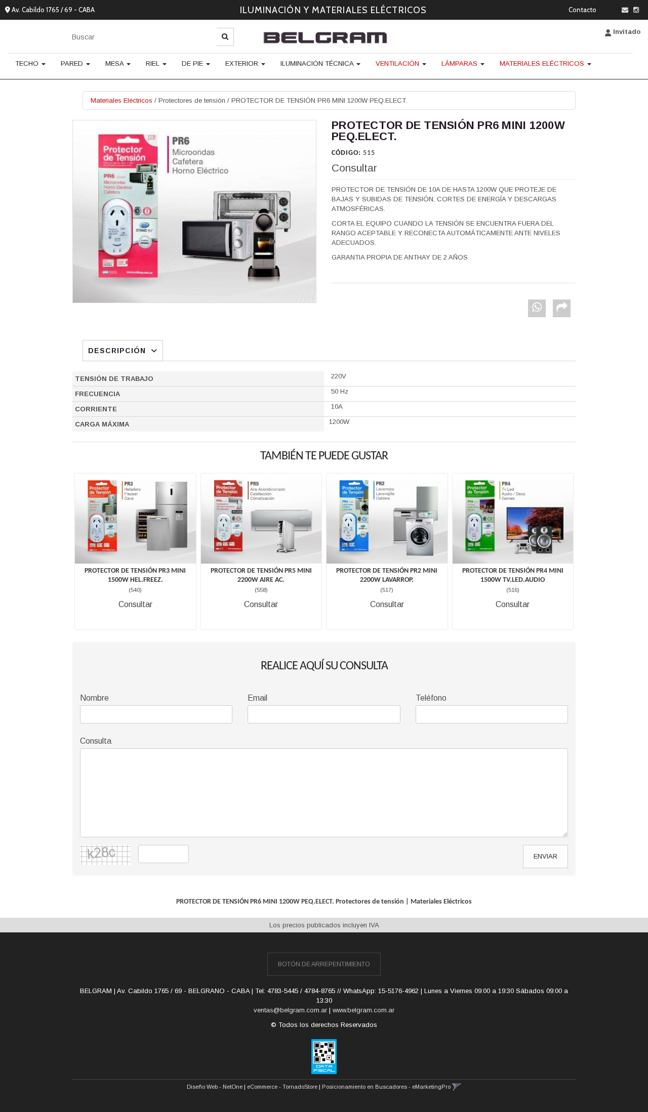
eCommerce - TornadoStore (282, 1087)
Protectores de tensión (191, 100)
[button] (625, 10)
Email (257, 698)
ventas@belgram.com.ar (290, 1010)
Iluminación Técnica (317, 63)
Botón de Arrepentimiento (324, 964)
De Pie (193, 63)
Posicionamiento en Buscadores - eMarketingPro (386, 1087)
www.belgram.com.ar (363, 1010)
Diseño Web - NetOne (214, 1087)
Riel (153, 63)
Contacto (582, 10)
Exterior (242, 63)
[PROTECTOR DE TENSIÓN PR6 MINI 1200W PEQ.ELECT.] (194, 211)
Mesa (115, 63)
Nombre (94, 698)
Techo (27, 63)
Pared (73, 63)
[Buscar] (225, 37)
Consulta (95, 741)
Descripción (117, 351)
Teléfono (431, 698)
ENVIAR (545, 856)
